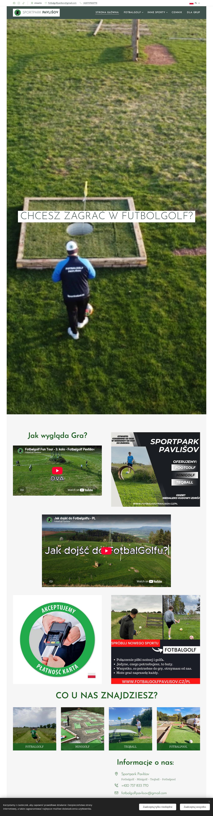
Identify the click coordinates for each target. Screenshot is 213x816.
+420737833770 (90, 3)
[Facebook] (14, 3)
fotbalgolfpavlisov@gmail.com (62, 3)
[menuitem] (108, 13)
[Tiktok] (23, 3)
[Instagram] (19, 3)
